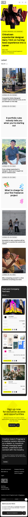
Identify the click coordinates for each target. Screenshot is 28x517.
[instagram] (14, 329)
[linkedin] (16, 329)
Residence (21, 495)
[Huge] (14, 341)
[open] (19, 2)
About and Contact (6, 469)
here (3, 457)
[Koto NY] (14, 372)
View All (3, 63)
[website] (12, 329)
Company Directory (19, 469)
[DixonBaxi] (14, 307)
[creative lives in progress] (3, 2)
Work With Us (4, 471)
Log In (2, 475)
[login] (25, 2)
